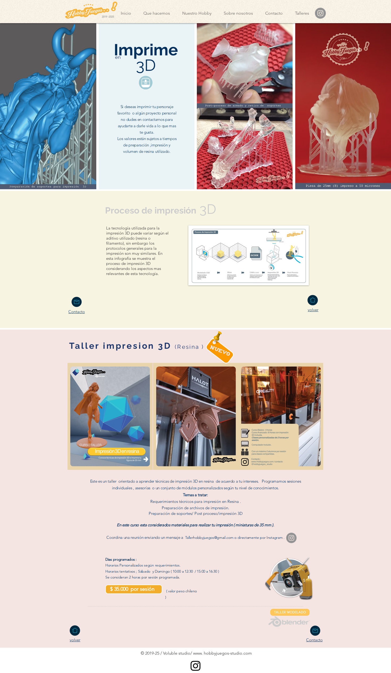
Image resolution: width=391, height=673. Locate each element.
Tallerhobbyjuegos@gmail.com (209, 537)
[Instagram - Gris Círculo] (320, 13)
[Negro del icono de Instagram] (195, 665)
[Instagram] (291, 538)
